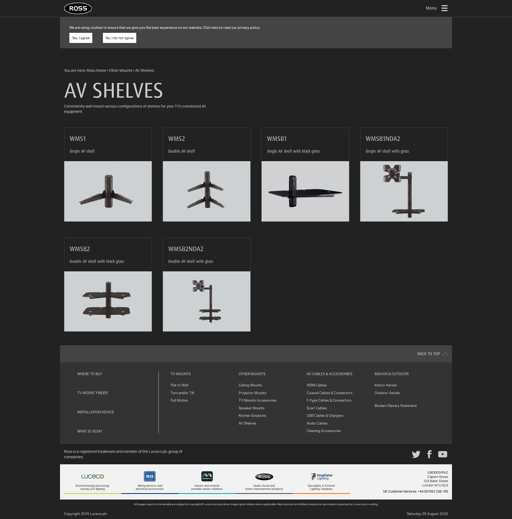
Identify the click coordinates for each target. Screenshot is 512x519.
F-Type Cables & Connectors (329, 400)
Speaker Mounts (252, 408)
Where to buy (89, 374)
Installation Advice (95, 412)
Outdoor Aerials (387, 393)
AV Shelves (144, 70)
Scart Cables (317, 408)
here (214, 27)
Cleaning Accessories (324, 431)
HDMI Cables (317, 385)
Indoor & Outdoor (392, 374)
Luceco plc (98, 514)
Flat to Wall (179, 385)
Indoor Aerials (386, 385)
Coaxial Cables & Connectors (330, 393)
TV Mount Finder (92, 393)
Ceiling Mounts (250, 385)
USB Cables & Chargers (325, 415)
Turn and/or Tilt (182, 393)
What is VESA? (89, 431)
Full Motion (179, 400)
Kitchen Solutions (252, 415)
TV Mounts (181, 374)
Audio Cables (317, 423)
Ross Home (96, 70)
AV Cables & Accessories (329, 374)
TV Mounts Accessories (258, 400)
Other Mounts (120, 70)
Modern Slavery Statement (396, 405)
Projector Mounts (252, 393)
